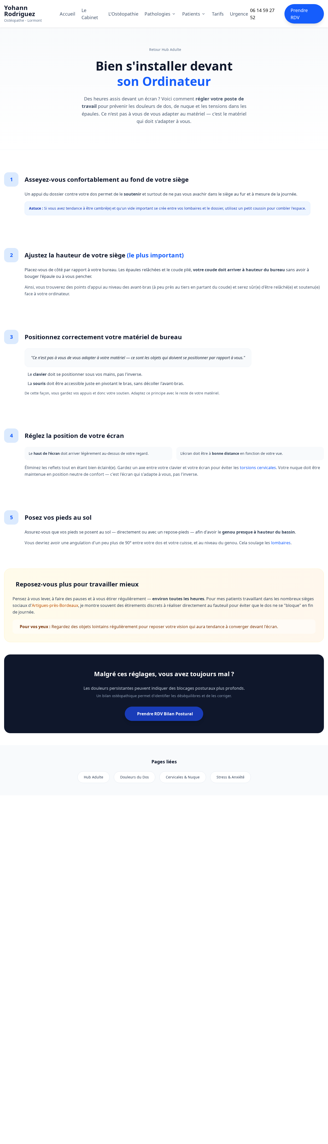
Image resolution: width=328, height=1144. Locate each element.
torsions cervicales (258, 467)
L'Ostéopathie (123, 14)
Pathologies (157, 14)
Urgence (239, 14)
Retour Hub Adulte (165, 49)
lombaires (281, 543)
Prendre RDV (299, 13)
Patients (191, 14)
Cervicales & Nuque (183, 777)
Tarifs (218, 14)
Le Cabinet (89, 13)
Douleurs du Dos (134, 777)
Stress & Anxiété (230, 777)
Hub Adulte (93, 777)
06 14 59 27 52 (262, 13)
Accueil (67, 14)
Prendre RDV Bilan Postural (165, 714)
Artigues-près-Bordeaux (55, 605)
